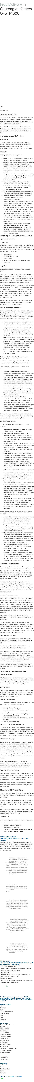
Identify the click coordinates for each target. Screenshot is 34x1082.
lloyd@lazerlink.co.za (15, 825)
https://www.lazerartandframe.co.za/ (17, 225)
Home (1, 107)
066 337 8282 (18, 831)
